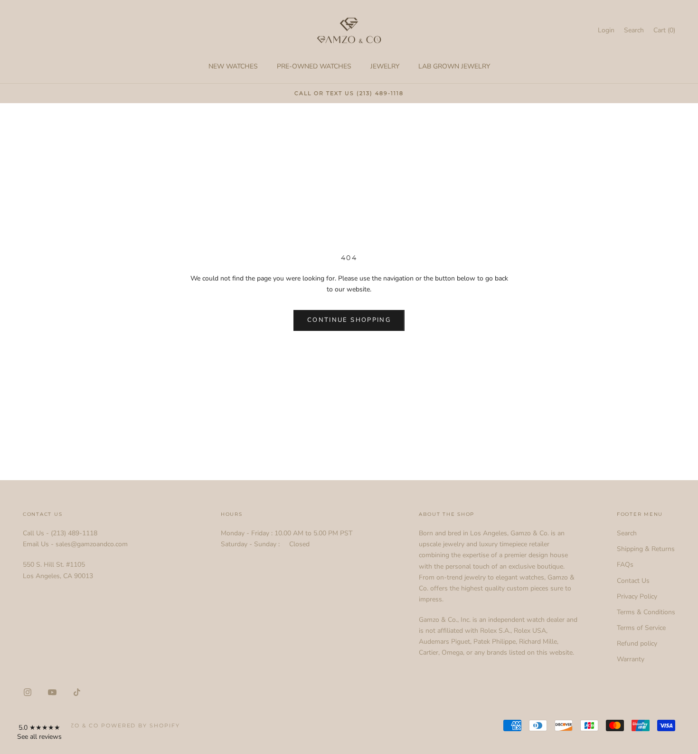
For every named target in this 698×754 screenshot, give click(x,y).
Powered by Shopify (140, 725)
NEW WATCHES (233, 66)
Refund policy (637, 643)
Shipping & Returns (646, 548)
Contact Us (633, 580)
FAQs (625, 564)
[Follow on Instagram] (27, 692)
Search (627, 533)
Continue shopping (349, 320)
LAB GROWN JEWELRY (454, 66)
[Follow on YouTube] (52, 692)
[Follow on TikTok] (77, 692)
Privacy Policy (637, 596)
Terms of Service (641, 627)
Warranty (630, 659)
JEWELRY (384, 66)
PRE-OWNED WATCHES (314, 66)
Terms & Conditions (646, 612)
